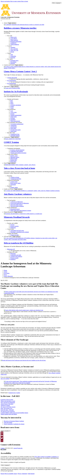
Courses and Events (9, 65)
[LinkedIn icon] (5, 449)
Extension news (14, 60)
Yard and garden (11, 200)
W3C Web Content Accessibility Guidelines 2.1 (46, 456)
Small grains (13, 116)
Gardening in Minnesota (16, 201)
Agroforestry (13, 127)
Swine (12, 108)
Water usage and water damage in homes (20, 210)
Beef (11, 100)
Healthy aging (14, 155)
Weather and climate (12, 233)
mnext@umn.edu (18, 448)
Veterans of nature (5, 405)
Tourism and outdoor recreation (18, 152)
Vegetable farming (15, 135)
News (5, 274)
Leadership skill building (16, 151)
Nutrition (9, 186)
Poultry (12, 106)
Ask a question (14, 49)
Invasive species (14, 226)
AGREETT (13, 43)
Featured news (12, 392)
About (5, 23)
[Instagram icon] (4, 449)
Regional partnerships (15, 41)
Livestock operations (15, 105)
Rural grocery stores (15, 183)
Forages (12, 113)
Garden (18, 392)
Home (5, 270)
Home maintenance (12, 207)
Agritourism (13, 125)
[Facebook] (31, 435)
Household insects (15, 209)
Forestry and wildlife (12, 223)
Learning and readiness (16, 256)
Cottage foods (13, 181)
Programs (12, 57)
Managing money (14, 157)
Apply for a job (14, 50)
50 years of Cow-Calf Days (8, 411)
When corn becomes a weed (8, 401)
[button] (24, 24)
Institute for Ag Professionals (16, 91)
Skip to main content (15, 1)
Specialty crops (11, 132)
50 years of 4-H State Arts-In (8, 407)
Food (5, 163)
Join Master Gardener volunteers (18, 194)
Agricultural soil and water (17, 230)
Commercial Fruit (14, 134)
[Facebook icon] (1, 449)
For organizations (11, 80)
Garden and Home (9, 189)
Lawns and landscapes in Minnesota (19, 203)
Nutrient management (15, 115)
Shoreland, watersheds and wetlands (19, 232)
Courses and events (12, 77)
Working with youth (12, 252)
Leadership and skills (15, 255)
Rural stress (13, 161)
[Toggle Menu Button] (1, 20)
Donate (12, 51)
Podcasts (12, 63)
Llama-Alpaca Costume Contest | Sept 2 (20, 71)
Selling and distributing (13, 180)
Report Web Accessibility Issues (9, 473)
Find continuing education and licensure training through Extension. (27, 85)
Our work (9, 35)
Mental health (13, 158)
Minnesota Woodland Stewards (17, 217)
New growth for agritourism (8, 402)
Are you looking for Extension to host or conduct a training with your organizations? (31, 82)
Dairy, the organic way (6, 408)
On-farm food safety (15, 129)
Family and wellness (12, 154)
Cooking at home (14, 177)
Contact (9, 53)
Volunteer (12, 47)
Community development (13, 148)
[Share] (31, 440)
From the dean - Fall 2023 (7, 409)
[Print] (31, 433)
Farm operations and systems (14, 122)
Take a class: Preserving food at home (19, 168)
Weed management (15, 121)
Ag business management (16, 124)
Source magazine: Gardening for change (14, 424)
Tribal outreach (14, 40)
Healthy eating (14, 187)
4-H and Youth (8, 236)
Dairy (11, 102)
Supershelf (13, 184)
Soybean (12, 118)
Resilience (13, 259)
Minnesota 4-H (11, 249)
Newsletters (13, 62)
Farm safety (13, 128)
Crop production (11, 109)
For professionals (11, 83)
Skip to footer (24, 1)
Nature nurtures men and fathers (9, 414)
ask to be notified (5, 378)
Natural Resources (9, 212)
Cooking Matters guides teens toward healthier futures (14, 412)
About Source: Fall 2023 (7, 404)
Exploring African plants (7, 399)
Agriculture (7, 86)
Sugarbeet (12, 119)
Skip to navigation (5, 1)
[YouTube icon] (3, 449)
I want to (9, 46)
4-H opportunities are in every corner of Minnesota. (23, 250)
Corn (11, 111)
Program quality (14, 258)
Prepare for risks (14, 235)
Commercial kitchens (15, 178)
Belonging (13, 253)
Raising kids (13, 160)
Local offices (13, 38)
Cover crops (13, 112)
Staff (11, 54)
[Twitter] (31, 438)
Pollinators (13, 227)
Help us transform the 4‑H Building (18, 243)
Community (7, 137)
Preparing (9, 176)
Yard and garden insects (16, 204)
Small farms (13, 131)
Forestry (12, 224)
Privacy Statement (22, 473)
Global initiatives (14, 44)
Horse (11, 103)
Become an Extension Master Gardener (14, 421)
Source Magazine (8, 276)
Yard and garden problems (17, 206)
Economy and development (17, 150)
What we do (13, 37)
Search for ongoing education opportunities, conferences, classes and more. (29, 79)
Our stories (10, 59)
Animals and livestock (12, 99)
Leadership (13, 56)
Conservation (10, 229)
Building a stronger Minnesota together (20, 28)
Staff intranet (31, 473)
